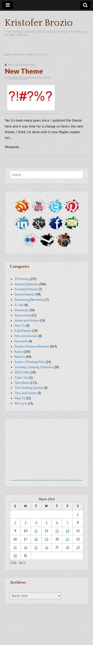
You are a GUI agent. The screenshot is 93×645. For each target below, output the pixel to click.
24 (25, 547)
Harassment (23, 315)
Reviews (20, 357)
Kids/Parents (23, 331)
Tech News (22, 383)
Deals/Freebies (25, 294)
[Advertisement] (46, 450)
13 (57, 531)
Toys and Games (26, 393)
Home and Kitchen (27, 321)
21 (67, 539)
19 (46, 539)
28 (67, 547)
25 (36, 547)
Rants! (19, 352)
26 (46, 547)
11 (36, 531)
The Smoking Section (29, 388)
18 (36, 539)
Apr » (22, 562)
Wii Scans (21, 403)
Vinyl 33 (20, 398)
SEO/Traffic (22, 372)
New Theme (24, 71)
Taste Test (22, 378)
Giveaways (22, 310)
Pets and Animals (26, 336)
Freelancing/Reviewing (30, 300)
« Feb (13, 562)
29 (78, 547)
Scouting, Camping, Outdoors (34, 367)
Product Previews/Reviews (32, 346)
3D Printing (22, 279)
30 (15, 556)
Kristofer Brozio (39, 23)
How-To (20, 326)
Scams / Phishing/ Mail (30, 362)
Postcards (21, 341)
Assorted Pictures (26, 289)
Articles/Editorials (22, 64)
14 (67, 531)
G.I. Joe (19, 305)
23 (15, 547)
